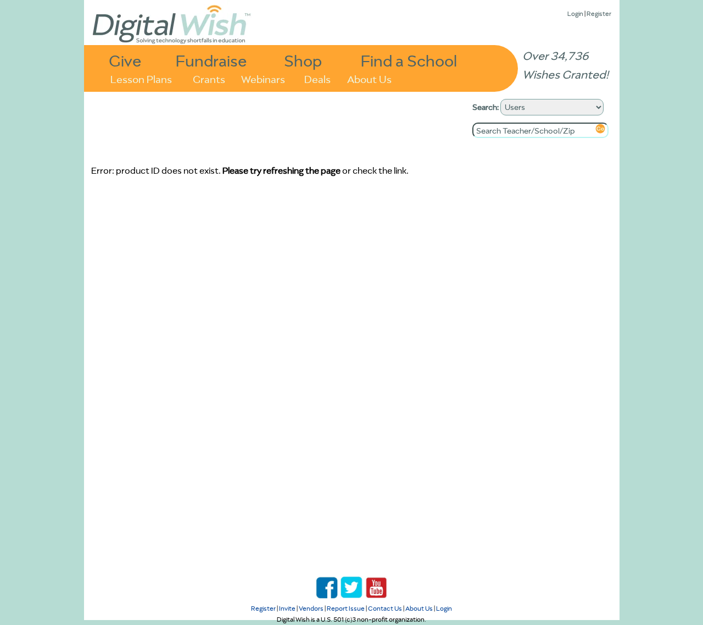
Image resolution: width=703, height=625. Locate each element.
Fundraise (211, 60)
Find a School (409, 60)
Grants (209, 78)
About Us (369, 78)
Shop (303, 60)
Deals (317, 78)
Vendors (311, 608)
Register (599, 13)
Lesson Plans (141, 78)
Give (125, 60)
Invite (287, 608)
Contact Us (385, 608)
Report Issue (346, 608)
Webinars (263, 78)
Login (575, 13)
